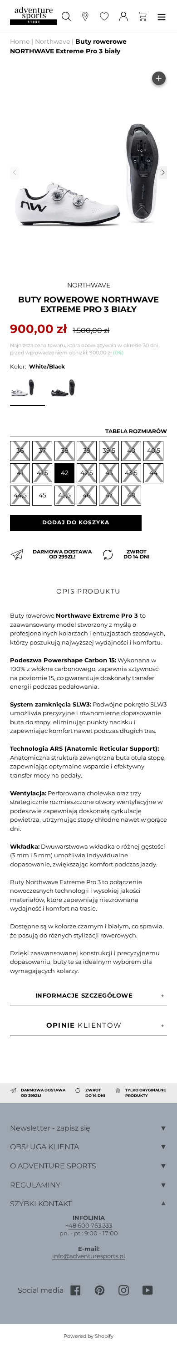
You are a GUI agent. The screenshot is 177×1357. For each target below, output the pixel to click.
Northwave (52, 41)
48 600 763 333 (90, 1225)
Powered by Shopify (88, 1336)
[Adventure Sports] (33, 16)
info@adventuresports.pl (88, 1256)
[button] (162, 172)
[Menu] (161, 15)
